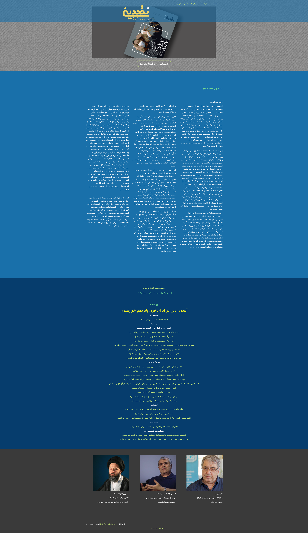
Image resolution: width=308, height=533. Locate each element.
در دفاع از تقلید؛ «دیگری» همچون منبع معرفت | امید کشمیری (154, 396)
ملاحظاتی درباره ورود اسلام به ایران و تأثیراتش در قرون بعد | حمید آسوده (154, 409)
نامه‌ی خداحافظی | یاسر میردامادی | (154, 319)
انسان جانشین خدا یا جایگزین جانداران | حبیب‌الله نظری (154, 388)
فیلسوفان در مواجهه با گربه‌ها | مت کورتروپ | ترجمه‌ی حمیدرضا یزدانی (154, 367)
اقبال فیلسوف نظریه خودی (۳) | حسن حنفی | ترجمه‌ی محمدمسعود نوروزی (154, 375)
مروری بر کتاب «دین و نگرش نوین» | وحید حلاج (154, 414)
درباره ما (193, 4)
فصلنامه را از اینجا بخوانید (154, 63)
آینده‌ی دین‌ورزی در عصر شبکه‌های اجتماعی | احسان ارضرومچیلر (154, 349)
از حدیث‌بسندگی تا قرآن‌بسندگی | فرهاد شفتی (154, 392)
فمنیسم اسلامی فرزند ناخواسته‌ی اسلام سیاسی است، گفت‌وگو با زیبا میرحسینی (154, 435)
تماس (186, 4)
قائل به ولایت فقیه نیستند (119, 498)
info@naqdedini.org (108, 524)
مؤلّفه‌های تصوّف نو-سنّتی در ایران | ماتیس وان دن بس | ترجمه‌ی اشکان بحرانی (154, 379)
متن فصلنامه (204, 4)
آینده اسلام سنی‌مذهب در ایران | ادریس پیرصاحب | (154, 341)
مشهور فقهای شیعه (121, 493)
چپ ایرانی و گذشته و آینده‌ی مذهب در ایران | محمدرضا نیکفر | (154, 332)
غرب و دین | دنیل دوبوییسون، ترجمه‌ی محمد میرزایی (154, 371)
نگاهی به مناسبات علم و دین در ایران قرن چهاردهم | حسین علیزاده (154, 354)
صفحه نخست (215, 4)
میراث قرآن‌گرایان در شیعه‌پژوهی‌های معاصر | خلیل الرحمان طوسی (154, 358)
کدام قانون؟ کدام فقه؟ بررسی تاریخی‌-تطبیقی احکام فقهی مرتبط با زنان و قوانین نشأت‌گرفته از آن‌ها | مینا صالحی (154, 384)
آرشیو (179, 4)
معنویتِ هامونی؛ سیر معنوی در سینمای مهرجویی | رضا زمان (154, 426)
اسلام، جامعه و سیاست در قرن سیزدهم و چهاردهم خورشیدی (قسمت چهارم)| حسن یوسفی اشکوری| (154, 345)
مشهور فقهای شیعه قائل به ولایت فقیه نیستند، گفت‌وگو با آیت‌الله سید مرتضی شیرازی (154, 439)
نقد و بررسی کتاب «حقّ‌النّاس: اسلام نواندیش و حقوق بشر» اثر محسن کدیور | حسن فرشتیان (154, 418)
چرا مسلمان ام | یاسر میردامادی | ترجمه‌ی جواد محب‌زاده (154, 401)
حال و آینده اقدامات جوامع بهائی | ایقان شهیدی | (154, 336)
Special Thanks (157, 529)
